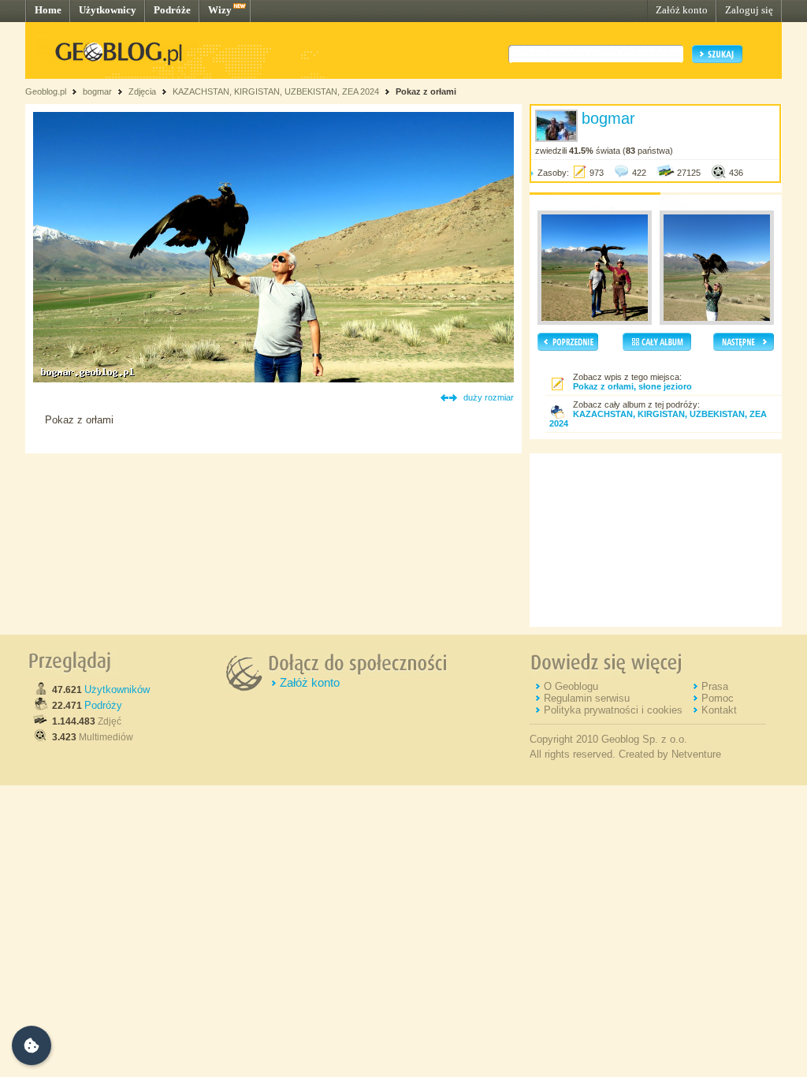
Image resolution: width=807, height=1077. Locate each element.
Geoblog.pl (45, 91)
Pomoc (717, 698)
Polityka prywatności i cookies (613, 710)
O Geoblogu (571, 686)
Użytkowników (117, 689)
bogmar (97, 91)
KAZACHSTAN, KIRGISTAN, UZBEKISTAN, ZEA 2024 (277, 91)
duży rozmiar (488, 397)
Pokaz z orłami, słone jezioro (632, 386)
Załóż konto (682, 10)
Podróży (103, 705)
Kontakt (719, 710)
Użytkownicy (107, 10)
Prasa (714, 686)
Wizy (220, 10)
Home (48, 10)
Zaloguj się (749, 10)
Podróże (172, 10)
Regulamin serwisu (587, 698)
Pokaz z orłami (426, 91)
